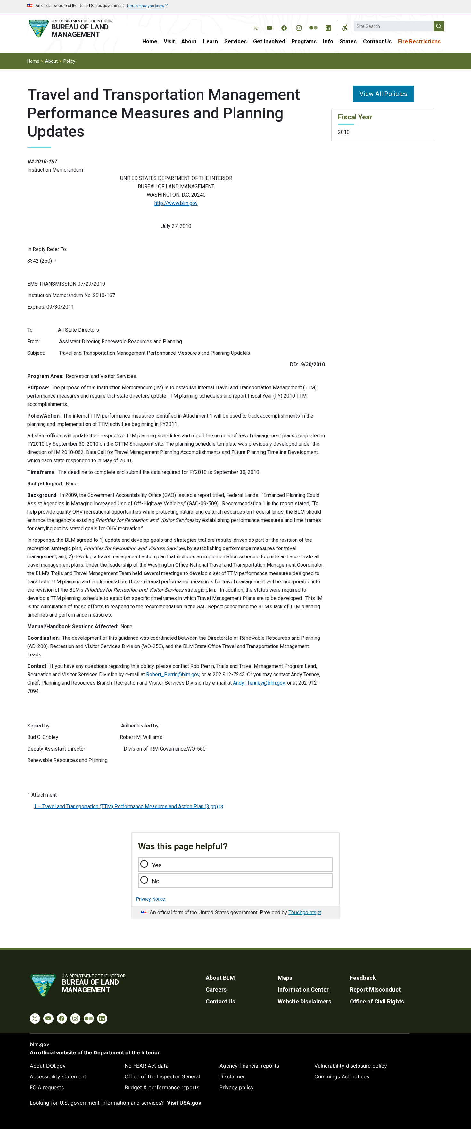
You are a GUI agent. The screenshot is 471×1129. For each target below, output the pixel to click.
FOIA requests (47, 1087)
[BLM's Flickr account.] (313, 23)
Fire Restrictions (419, 41)
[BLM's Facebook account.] (284, 27)
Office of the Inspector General (162, 1076)
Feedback (363, 977)
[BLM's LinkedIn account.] (328, 27)
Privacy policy (236, 1087)
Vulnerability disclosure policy (350, 1065)
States (348, 41)
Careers (216, 989)
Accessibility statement (58, 1076)
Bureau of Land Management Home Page (77, 29)
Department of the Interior (127, 1052)
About (189, 41)
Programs (304, 41)
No (156, 880)
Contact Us (377, 41)
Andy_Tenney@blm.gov (259, 683)
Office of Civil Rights (377, 1001)
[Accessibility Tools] (344, 27)
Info (328, 41)
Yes (157, 864)
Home (149, 41)
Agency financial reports (249, 1065)
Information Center (303, 989)
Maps (285, 977)
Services (235, 41)
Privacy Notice (150, 899)
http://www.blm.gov (176, 203)
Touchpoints (302, 912)
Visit (169, 41)
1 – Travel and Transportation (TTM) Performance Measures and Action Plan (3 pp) (126, 806)
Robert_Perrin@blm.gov (172, 674)
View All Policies (383, 94)
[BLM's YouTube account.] (269, 27)
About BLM (220, 977)
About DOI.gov (48, 1065)
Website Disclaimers (304, 1001)
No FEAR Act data (147, 1065)
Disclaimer (232, 1076)
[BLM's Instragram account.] (298, 27)
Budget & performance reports (162, 1087)
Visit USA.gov (184, 1103)
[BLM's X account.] (254, 23)
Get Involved (269, 41)
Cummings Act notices (341, 1076)
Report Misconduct (375, 989)
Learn (210, 41)
